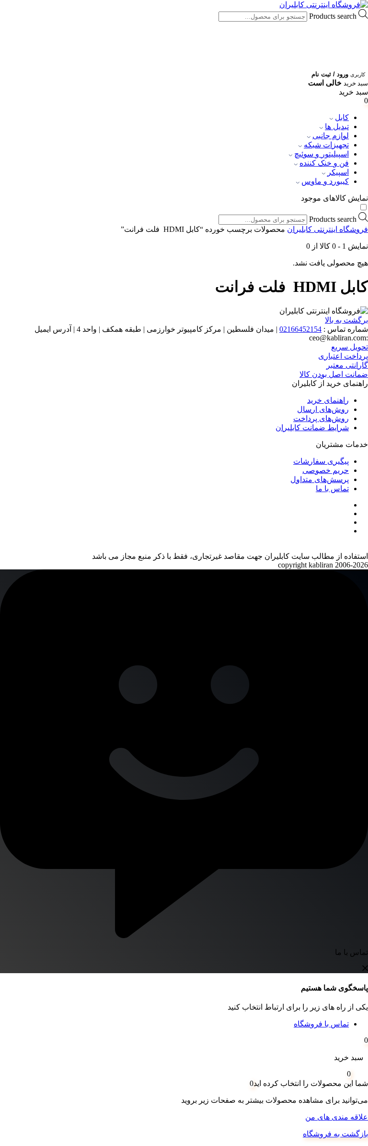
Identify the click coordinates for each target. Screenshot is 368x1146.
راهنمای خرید (328, 400)
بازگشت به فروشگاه (335, 1134)
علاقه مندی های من (336, 1117)
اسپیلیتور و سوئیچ (321, 154)
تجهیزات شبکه (326, 145)
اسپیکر (338, 172)
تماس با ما (332, 488)
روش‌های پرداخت (321, 418)
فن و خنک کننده (324, 163)
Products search (331, 16)
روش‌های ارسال (323, 409)
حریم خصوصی (325, 470)
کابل (342, 117)
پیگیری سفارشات (321, 461)
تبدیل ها (337, 126)
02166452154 (300, 329)
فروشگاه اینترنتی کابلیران (327, 229)
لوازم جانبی (330, 136)
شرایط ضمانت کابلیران (312, 427)
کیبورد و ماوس (325, 181)
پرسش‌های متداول (319, 479)
